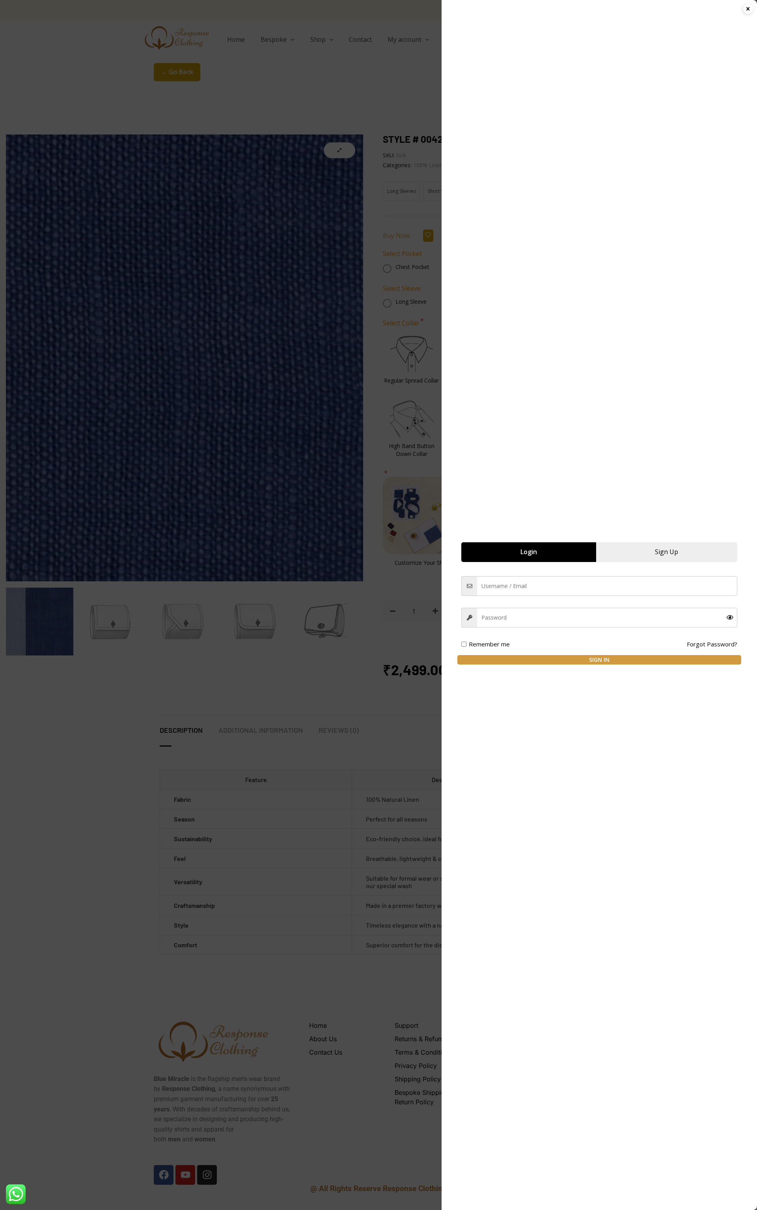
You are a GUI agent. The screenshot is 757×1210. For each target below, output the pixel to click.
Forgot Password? (712, 644)
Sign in (599, 659)
